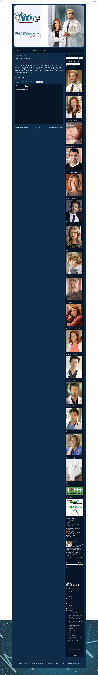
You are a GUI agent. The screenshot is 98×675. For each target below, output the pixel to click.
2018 (69, 591)
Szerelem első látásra (73, 528)
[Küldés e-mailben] (37, 82)
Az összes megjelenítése (77, 539)
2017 (69, 593)
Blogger (76, 663)
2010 (69, 610)
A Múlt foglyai (71, 521)
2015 (69, 598)
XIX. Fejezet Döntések (75, 615)
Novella (26, 50)
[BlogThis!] (38, 82)
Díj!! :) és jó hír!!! (74, 632)
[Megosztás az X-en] (40, 82)
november (72, 640)
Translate (79, 66)
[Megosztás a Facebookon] (41, 82)
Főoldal (38, 127)
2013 (69, 603)
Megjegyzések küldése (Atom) (32, 131)
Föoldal (18, 50)
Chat (44, 50)
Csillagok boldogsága (73, 532)
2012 (69, 606)
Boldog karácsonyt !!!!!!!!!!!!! (74, 625)
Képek (69, 537)
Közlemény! (70, 522)
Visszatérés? (71, 529)
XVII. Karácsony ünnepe (74, 629)
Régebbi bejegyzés (55, 127)
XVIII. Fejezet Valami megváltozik (75, 622)
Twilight (74, 655)
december (72, 613)
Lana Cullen (71, 535)
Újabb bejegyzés (21, 127)
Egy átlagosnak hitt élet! (73, 525)
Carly (23, 82)
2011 (69, 608)
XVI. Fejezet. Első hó (75, 637)
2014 (69, 601)
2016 (69, 596)
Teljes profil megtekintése (74, 557)
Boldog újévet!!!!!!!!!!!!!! (74, 618)
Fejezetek (36, 50)
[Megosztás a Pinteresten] (42, 82)
